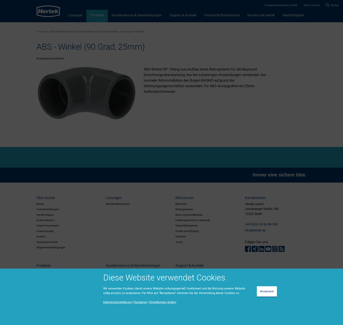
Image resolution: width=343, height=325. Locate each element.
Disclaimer (140, 302)
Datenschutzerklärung (117, 302)
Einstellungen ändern (162, 302)
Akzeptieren (267, 291)
